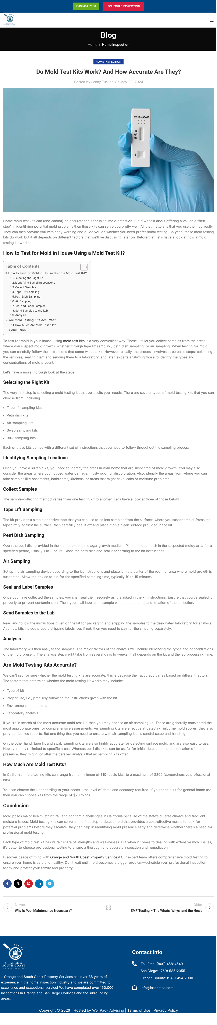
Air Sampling (23, 301)
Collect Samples (25, 287)
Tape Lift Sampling (27, 292)
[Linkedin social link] (39, 883)
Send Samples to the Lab (31, 310)
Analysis (20, 315)
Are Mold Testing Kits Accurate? (32, 320)
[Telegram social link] (50, 883)
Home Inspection (115, 44)
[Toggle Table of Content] (82, 267)
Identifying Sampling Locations (35, 282)
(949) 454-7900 (86, 6)
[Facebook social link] (7, 883)
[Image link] (13, 956)
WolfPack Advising (108, 1010)
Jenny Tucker (102, 82)
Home (92, 44)
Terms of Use (138, 1010)
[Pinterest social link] (28, 883)
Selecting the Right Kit (28, 278)
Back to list (108, 907)
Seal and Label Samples (30, 306)
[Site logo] (9, 20)
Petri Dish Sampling (27, 296)
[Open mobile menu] (211, 20)
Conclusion (17, 330)
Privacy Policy (166, 1010)
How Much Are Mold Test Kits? (35, 325)
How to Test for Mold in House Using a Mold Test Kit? (47, 273)
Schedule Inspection (123, 6)
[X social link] (18, 883)
